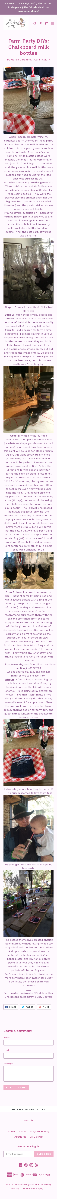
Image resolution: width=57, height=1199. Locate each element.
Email (6, 1050)
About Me (20, 1136)
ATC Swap (36, 1136)
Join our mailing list (28, 1146)
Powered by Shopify (33, 1188)
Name (6, 1037)
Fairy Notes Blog (39, 1131)
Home (11, 1131)
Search (28, 1120)
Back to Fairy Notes (30, 1109)
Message (8, 1063)
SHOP (22, 1131)
